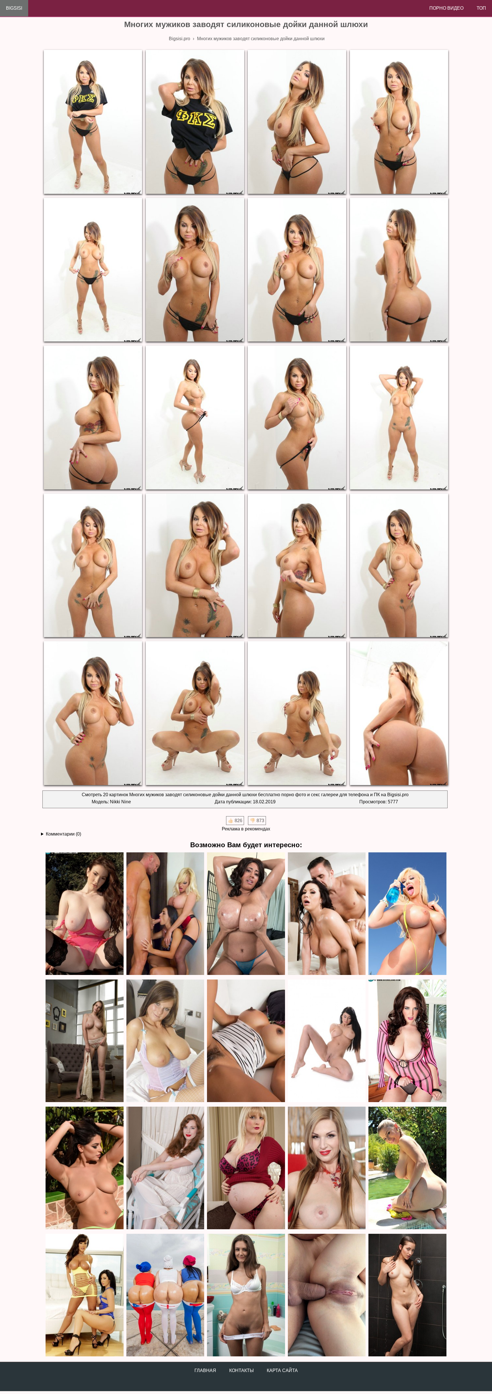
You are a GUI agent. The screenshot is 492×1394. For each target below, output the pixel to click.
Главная (205, 1370)
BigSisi (14, 8)
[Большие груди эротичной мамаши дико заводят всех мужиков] (327, 1168)
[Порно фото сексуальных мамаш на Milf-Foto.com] (84, 1295)
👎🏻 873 (257, 820)
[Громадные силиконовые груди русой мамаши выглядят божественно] (407, 914)
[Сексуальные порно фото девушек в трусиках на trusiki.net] (246, 1295)
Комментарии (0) (63, 834)
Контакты (241, 1370)
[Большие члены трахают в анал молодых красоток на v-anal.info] (327, 1295)
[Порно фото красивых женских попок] (165, 1295)
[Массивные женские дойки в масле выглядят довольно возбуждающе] (327, 914)
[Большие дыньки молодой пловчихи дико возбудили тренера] (407, 1168)
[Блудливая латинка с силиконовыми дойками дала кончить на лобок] (246, 1041)
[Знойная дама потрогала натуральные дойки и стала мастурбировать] (165, 1041)
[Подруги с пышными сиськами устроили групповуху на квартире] (165, 914)
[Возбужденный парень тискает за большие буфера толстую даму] (246, 914)
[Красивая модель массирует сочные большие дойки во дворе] (84, 1168)
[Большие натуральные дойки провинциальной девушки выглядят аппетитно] (84, 1041)
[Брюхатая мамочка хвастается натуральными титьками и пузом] (246, 1168)
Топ (481, 8)
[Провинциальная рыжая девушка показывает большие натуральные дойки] (165, 1168)
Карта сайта (282, 1370)
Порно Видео (446, 8)
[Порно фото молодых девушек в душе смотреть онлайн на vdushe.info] (407, 1295)
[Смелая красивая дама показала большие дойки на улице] (84, 914)
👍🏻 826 (235, 820)
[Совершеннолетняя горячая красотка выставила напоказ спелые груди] (327, 1041)
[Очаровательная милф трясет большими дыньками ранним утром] (407, 1041)
